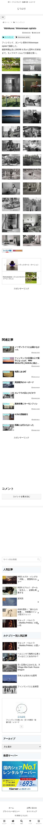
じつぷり (21, 717)
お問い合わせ (32, 808)
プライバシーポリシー (11, 811)
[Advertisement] (21, 312)
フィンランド (9, 37)
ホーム (11, 808)
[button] (38, 559)
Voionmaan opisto (24, 37)
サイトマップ (32, 811)
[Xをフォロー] (21, 726)
